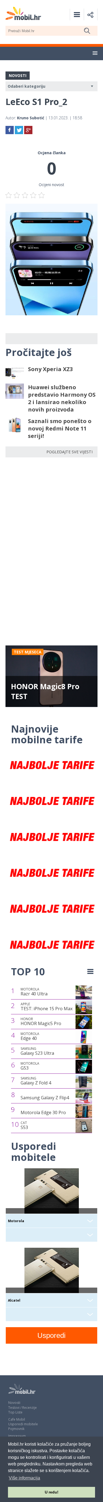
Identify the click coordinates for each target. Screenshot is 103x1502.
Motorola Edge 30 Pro (43, 1112)
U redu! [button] (52, 1492)
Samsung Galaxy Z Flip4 (45, 1098)
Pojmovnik (16, 1428)
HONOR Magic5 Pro (41, 1021)
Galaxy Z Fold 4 (36, 1081)
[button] (95, 53)
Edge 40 (30, 1036)
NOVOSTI (17, 75)
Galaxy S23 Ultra (37, 1051)
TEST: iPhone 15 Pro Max (47, 1007)
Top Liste (15, 1412)
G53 (30, 1066)
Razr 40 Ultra (34, 992)
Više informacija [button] (24, 1478)
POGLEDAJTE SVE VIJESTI (69, 451)
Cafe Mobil (16, 1419)
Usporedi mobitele (23, 1424)
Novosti (14, 1402)
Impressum (17, 1436)
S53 (24, 1125)
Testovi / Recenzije (22, 1407)
